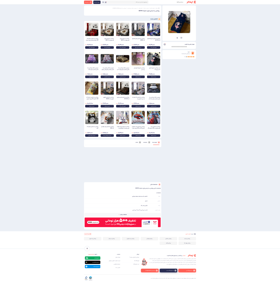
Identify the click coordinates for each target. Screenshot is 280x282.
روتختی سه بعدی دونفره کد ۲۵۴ (92, 127)
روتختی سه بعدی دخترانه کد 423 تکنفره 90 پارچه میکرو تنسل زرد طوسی (92, 98)
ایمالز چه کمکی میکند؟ (134, 257)
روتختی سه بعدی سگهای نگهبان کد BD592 (108, 98)
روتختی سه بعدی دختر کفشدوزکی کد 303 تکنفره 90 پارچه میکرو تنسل (154, 127)
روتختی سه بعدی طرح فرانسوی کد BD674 (109, 39)
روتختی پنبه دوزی (92, 238)
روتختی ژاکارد (168, 243)
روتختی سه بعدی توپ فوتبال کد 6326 (107, 127)
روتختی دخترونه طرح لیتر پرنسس (139, 68)
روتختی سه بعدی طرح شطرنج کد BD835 (138, 39)
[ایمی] (144, 262)
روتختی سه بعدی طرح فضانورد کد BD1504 (153, 39)
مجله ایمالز (118, 257)
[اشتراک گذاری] (177, 37)
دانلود (92, 254)
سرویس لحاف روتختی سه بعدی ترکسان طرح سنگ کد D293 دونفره (154, 98)
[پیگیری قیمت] (181, 37)
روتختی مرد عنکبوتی (130, 238)
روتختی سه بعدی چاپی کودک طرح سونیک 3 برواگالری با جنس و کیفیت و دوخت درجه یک (123, 127)
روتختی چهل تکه (187, 243)
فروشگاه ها (136, 260)
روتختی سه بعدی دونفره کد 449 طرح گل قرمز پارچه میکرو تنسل (92, 39)
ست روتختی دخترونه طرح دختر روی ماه (154, 68)
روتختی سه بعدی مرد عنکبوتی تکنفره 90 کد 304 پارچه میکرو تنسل (138, 127)
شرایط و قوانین (117, 264)
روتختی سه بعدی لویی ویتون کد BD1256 (123, 98)
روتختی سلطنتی (168, 238)
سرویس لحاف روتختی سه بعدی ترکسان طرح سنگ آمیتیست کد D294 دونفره (92, 68)
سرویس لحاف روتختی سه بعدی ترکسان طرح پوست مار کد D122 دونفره (123, 68)
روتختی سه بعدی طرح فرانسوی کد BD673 (124, 39)
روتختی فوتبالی (149, 238)
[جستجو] (103, 2)
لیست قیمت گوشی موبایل (114, 260)
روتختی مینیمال (112, 238)
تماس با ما (118, 267)
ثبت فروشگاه (136, 264)
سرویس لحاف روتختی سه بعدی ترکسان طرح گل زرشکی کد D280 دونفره (108, 68)
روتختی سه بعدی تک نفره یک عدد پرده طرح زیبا (138, 98)
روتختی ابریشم (187, 238)
